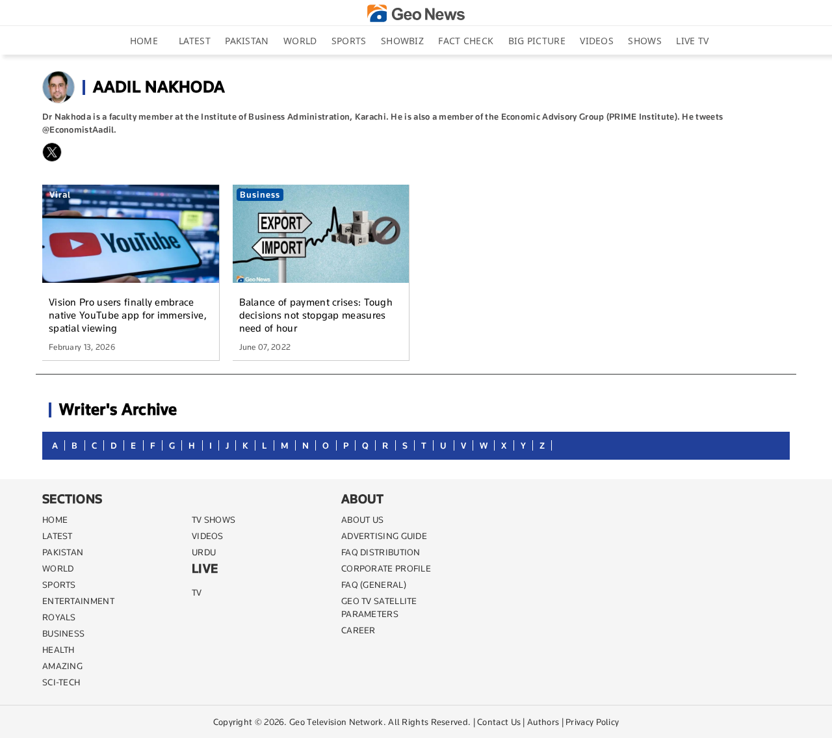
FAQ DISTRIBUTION (381, 552)
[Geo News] (416, 13)
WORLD (58, 568)
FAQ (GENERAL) (373, 584)
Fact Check (465, 40)
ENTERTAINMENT (78, 601)
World (300, 40)
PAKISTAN (62, 552)
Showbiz (402, 40)
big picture (537, 40)
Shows (645, 40)
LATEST (57, 536)
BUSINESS (63, 633)
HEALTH (58, 649)
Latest (195, 40)
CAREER (358, 630)
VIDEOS (208, 536)
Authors (543, 722)
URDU (204, 552)
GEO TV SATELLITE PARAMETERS (379, 607)
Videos (597, 40)
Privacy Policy (592, 722)
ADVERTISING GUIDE (384, 536)
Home (144, 40)
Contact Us (499, 722)
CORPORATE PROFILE (386, 568)
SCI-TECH (61, 682)
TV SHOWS (213, 519)
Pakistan (246, 40)
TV (197, 592)
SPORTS (59, 584)
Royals (59, 617)
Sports (349, 40)
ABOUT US (362, 519)
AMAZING (62, 666)
